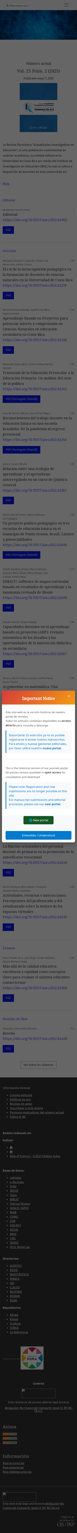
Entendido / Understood (38, 835)
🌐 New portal (38, 820)
